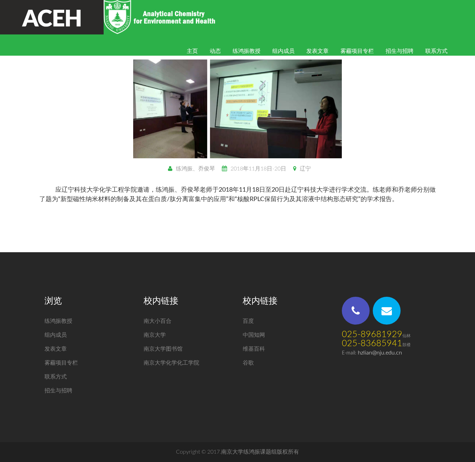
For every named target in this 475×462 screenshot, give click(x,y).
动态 (215, 51)
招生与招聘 (399, 51)
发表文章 (317, 51)
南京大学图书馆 (163, 349)
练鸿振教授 (246, 51)
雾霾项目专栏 (357, 51)
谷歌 (248, 363)
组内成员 (283, 51)
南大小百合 (157, 321)
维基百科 (254, 349)
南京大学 (155, 335)
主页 (192, 51)
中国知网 (254, 335)
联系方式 (436, 51)
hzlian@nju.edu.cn (380, 353)
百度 (248, 321)
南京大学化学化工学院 (171, 363)
